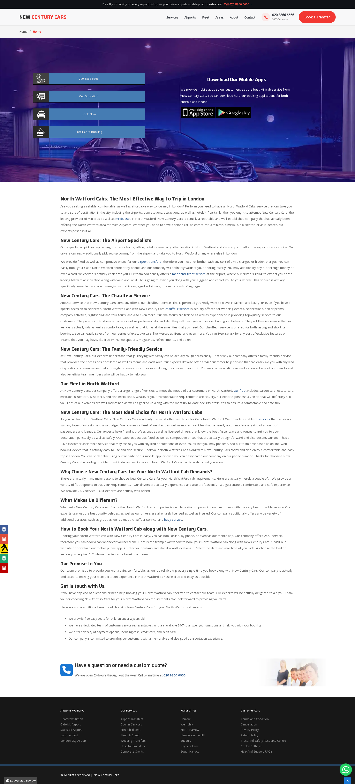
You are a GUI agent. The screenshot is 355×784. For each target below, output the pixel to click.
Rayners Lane (190, 746)
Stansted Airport (71, 730)
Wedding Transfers (133, 741)
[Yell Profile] (4, 549)
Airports (190, 17)
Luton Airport (69, 735)
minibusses (123, 218)
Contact (249, 17)
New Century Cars (106, 775)
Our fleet (240, 390)
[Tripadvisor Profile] (4, 558)
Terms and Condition (255, 719)
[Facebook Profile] (4, 529)
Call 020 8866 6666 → (238, 4)
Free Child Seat (131, 730)
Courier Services (131, 724)
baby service (173, 519)
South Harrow (190, 751)
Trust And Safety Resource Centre (263, 741)
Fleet (205, 17)
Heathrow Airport (71, 719)
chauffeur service (177, 309)
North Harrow (190, 730)
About (234, 17)
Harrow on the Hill (193, 735)
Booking (88, 132)
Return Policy (249, 735)
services (264, 419)
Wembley (187, 724)
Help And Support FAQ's (257, 751)
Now (89, 114)
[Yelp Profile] (4, 568)
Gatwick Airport (70, 724)
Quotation (88, 96)
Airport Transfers (132, 719)
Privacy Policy (250, 730)
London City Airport (73, 741)
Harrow (185, 719)
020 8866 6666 (175, 675)
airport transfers (149, 261)
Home (23, 31)
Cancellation (249, 724)
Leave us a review (22, 780)
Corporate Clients (132, 751)
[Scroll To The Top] (347, 780)
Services (172, 17)
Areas (220, 17)
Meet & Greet (130, 735)
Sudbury (186, 741)
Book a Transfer (317, 17)
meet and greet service (189, 274)
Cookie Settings (251, 746)
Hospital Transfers (133, 746)
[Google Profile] (4, 539)
